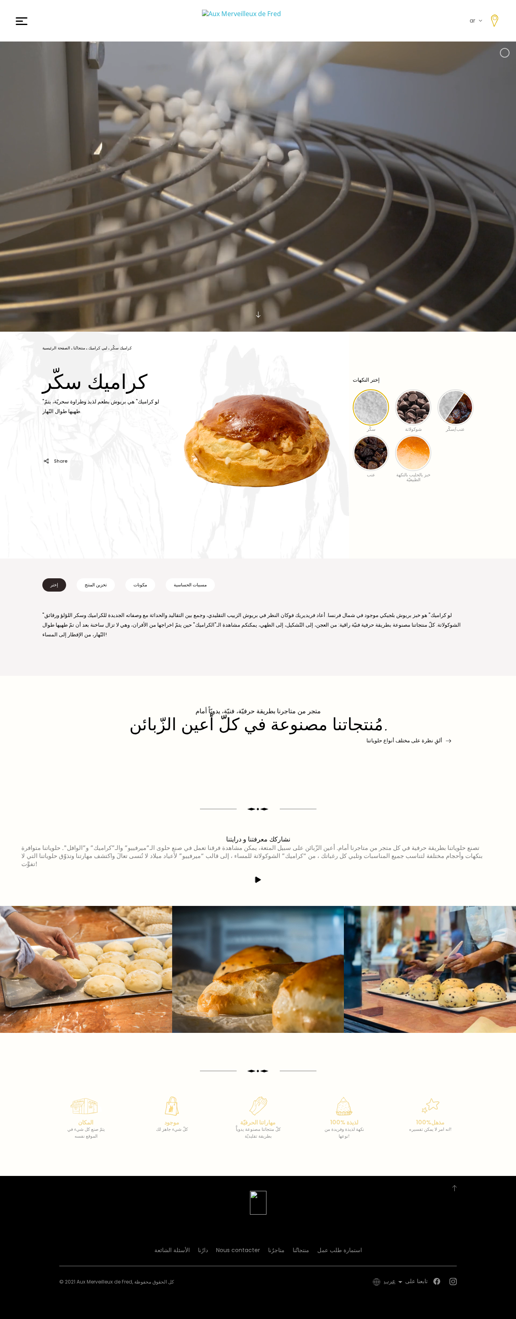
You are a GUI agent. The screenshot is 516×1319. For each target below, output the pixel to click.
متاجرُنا (276, 1250)
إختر (54, 585)
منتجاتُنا (301, 1250)
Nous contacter (238, 1250)
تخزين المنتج (96, 585)
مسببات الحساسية (190, 585)
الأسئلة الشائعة (172, 1250)
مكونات (140, 585)
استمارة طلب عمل (339, 1250)
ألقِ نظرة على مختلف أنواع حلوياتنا (404, 740)
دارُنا (203, 1250)
